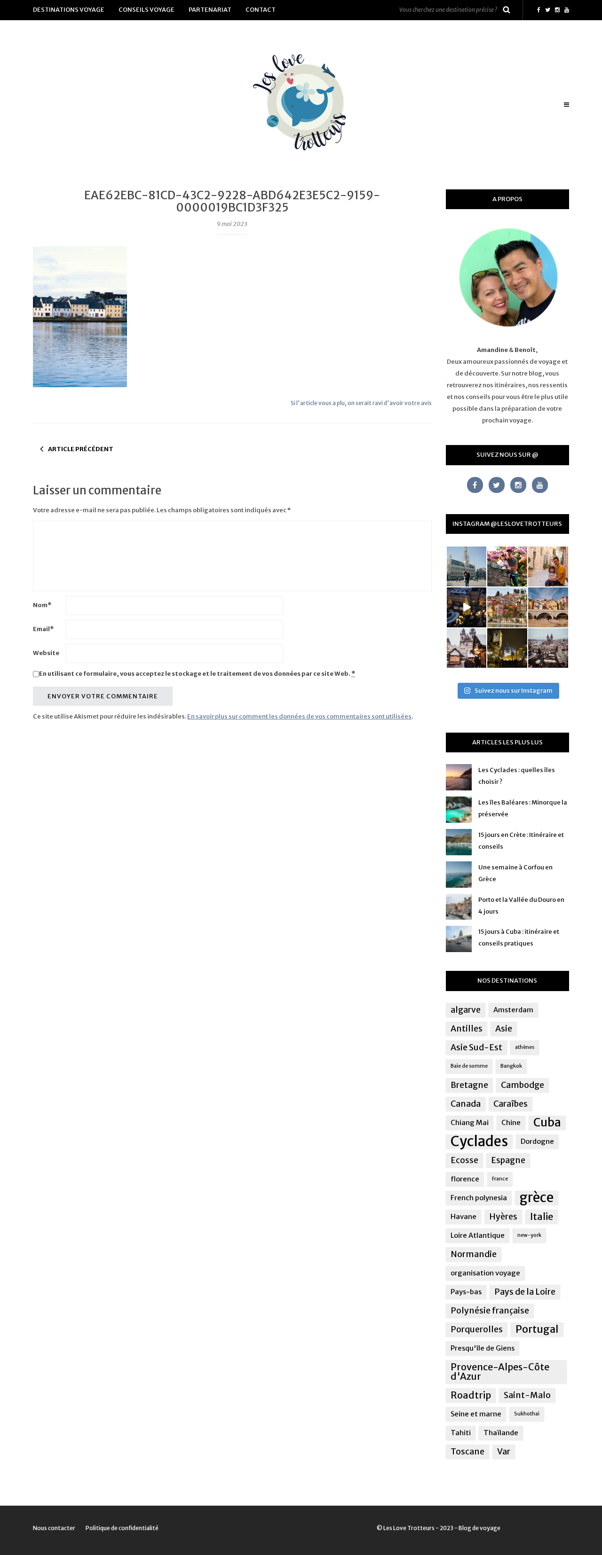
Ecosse (464, 1160)
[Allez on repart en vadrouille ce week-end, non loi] (548, 566)
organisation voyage (485, 1272)
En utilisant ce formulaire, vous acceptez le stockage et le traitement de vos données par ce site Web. (197, 674)
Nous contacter (54, 1528)
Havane (463, 1216)
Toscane (467, 1451)
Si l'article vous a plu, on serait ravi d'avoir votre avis (361, 402)
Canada (466, 1104)
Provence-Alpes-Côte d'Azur (500, 1371)
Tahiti (461, 1432)
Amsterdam (513, 1009)
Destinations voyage (68, 10)
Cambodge (522, 1085)
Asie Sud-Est (476, 1047)
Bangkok (511, 1066)
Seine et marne (476, 1413)
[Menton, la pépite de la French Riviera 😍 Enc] (507, 607)
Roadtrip (471, 1395)
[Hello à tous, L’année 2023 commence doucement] (467, 648)
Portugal (537, 1329)
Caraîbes (510, 1104)
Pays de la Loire (524, 1292)
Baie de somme (469, 1066)
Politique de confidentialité (122, 1528)
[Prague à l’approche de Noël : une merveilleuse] (467, 607)
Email (43, 629)
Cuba (547, 1123)
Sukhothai (526, 1414)
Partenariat (210, 10)
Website (46, 653)
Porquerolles (477, 1329)
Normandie (474, 1254)
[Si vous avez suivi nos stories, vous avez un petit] (467, 566)
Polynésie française (490, 1310)
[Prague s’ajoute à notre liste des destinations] (507, 648)
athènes (524, 1047)
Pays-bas (466, 1291)
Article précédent (80, 449)
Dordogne (537, 1141)
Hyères (503, 1216)
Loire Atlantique (478, 1235)
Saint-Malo (527, 1395)
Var (503, 1451)
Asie (503, 1029)
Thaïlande (500, 1432)
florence (465, 1178)
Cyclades (479, 1141)
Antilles (467, 1029)
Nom (42, 605)
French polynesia (479, 1197)
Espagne (508, 1160)
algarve (466, 1010)
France (500, 1179)
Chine (511, 1122)
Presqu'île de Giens (483, 1348)
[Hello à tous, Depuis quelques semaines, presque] (507, 566)
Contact (261, 10)
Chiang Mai (470, 1122)
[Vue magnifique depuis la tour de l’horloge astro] (548, 648)
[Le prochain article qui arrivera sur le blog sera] (548, 607)
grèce (537, 1198)
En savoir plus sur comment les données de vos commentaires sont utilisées (299, 716)
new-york (529, 1235)
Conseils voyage (146, 10)
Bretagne (469, 1085)
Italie (541, 1216)
